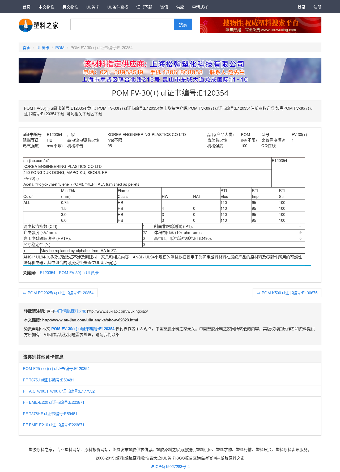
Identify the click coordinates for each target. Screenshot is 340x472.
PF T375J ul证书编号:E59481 (48, 379)
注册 (317, 7)
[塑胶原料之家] (38, 24)
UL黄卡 (92, 7)
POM (60, 47)
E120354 (47, 272)
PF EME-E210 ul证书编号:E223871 (53, 424)
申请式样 (200, 7)
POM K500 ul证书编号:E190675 (287, 292)
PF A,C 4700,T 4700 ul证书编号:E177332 (59, 391)
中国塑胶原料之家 (70, 311)
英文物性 (70, 7)
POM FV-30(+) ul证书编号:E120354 (82, 328)
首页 (27, 7)
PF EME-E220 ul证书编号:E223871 (53, 402)
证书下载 (144, 7)
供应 (180, 7)
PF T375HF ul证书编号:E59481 (50, 413)
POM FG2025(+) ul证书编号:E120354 (58, 292)
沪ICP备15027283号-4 (170, 466)
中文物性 (46, 7)
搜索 (183, 24)
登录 (301, 7)
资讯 (164, 7)
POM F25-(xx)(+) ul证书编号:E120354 (56, 368)
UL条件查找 (117, 7)
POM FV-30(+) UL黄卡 (79, 272)
